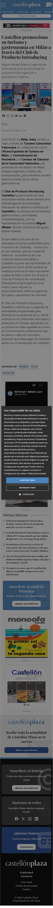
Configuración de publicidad (16, 467)
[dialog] (26, 453)
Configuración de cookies (15, 473)
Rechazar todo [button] (27, 487)
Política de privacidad (36, 473)
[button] (26, 494)
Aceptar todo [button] (27, 480)
